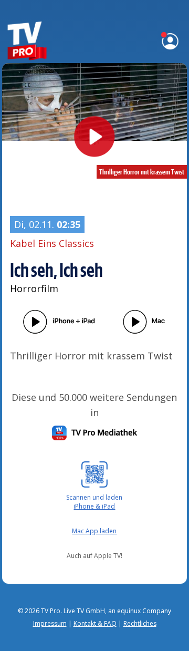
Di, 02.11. (47, 224)
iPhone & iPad (94, 506)
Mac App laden (94, 530)
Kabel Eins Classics (52, 243)
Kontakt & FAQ (95, 623)
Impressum (50, 623)
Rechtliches (139, 623)
